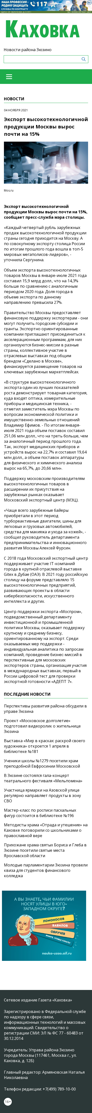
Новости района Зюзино (28, 50)
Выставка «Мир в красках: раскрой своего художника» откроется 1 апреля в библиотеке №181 (44, 746)
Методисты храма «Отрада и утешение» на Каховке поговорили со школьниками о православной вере (46, 830)
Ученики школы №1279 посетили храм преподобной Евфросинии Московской (42, 763)
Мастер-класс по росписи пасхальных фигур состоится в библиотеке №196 (40, 812)
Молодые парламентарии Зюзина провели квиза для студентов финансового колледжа (46, 870)
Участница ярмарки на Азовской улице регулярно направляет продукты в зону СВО (42, 795)
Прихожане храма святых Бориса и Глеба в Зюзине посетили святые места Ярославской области (45, 850)
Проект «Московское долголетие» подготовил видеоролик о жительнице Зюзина (42, 726)
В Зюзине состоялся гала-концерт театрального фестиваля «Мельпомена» (43, 778)
